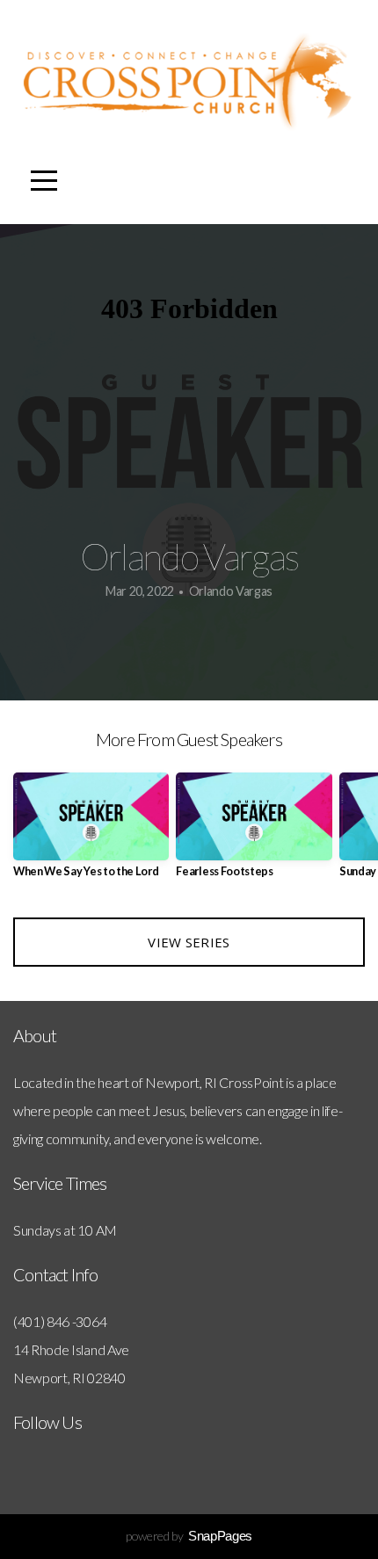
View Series (188, 942)
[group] (91, 831)
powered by (189, 1535)
